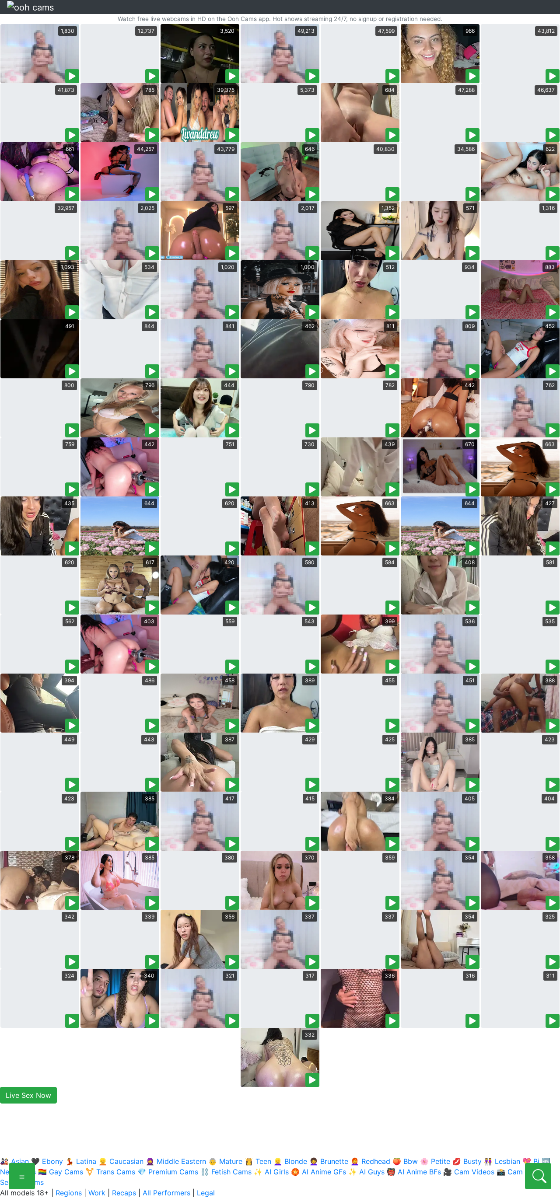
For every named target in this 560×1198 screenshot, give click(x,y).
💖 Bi (530, 1161)
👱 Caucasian (121, 1161)
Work (96, 1192)
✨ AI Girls (271, 1171)
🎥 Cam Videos (468, 1171)
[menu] (22, 1176)
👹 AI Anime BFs (414, 1171)
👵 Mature (225, 1161)
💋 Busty (467, 1161)
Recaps (124, 1192)
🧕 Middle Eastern (176, 1161)
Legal (206, 1192)
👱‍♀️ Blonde (290, 1161)
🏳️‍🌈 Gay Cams (60, 1171)
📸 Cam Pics (518, 1171)
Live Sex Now (28, 1095)
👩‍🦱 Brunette (328, 1161)
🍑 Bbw (405, 1161)
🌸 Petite (435, 1161)
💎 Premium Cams (167, 1171)
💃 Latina (80, 1161)
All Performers (166, 1192)
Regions (69, 1192)
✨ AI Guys (366, 1171)
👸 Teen (258, 1161)
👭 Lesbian (502, 1161)
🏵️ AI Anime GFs (318, 1171)
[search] (538, 1176)
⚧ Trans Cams (110, 1171)
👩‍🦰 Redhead (370, 1161)
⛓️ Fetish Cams (226, 1171)
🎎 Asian (14, 1161)
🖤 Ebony (47, 1161)
